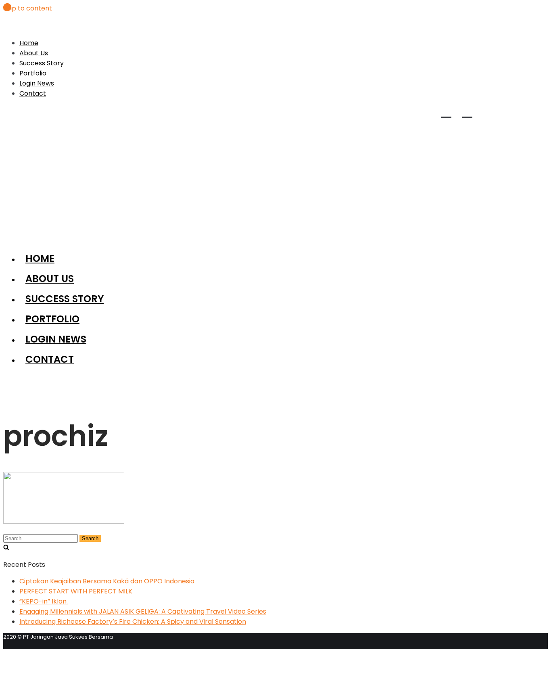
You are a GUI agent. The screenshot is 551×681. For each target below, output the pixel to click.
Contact (32, 93)
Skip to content (27, 8)
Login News (36, 83)
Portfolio (32, 73)
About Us (33, 53)
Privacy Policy (37, 653)
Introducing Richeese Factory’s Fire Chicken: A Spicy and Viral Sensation (132, 621)
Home (28, 43)
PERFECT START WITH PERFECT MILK (75, 591)
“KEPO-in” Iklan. (43, 601)
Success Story (41, 63)
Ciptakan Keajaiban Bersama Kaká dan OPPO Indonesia (106, 581)
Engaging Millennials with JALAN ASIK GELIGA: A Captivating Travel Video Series (142, 611)
